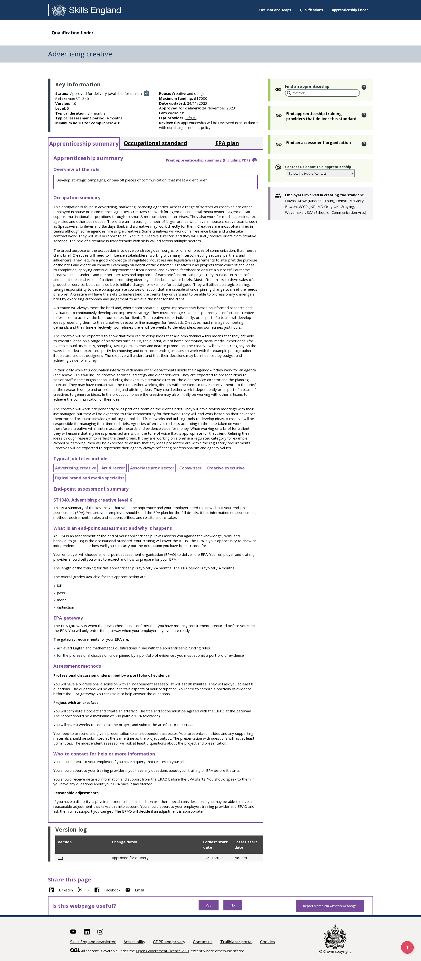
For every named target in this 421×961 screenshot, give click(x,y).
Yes (208, 905)
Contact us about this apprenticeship (318, 166)
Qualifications (311, 10)
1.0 (60, 857)
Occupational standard (155, 143)
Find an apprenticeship (307, 86)
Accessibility (134, 941)
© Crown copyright (335, 951)
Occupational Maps (275, 10)
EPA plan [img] (227, 143)
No (233, 905)
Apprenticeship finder (350, 10)
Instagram (100, 931)
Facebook (112, 890)
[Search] (288, 93)
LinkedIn (66, 890)
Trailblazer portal (236, 941)
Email (139, 890)
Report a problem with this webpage (330, 906)
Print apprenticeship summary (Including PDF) (208, 160)
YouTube (73, 931)
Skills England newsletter (93, 941)
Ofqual (190, 117)
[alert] (364, 87)
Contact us (202, 941)
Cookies (267, 941)
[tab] (84, 143)
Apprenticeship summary (84, 143)
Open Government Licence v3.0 (162, 950)
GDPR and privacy (169, 941)
